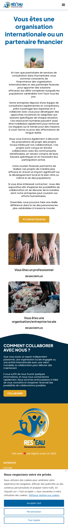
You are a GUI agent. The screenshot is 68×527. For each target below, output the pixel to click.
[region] (34, 498)
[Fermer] (66, 471)
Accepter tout (34, 503)
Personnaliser (34, 511)
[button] (63, 4)
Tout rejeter (34, 520)
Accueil (7, 468)
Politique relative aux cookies (44, 495)
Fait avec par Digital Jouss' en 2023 (34, 453)
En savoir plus (34, 276)
